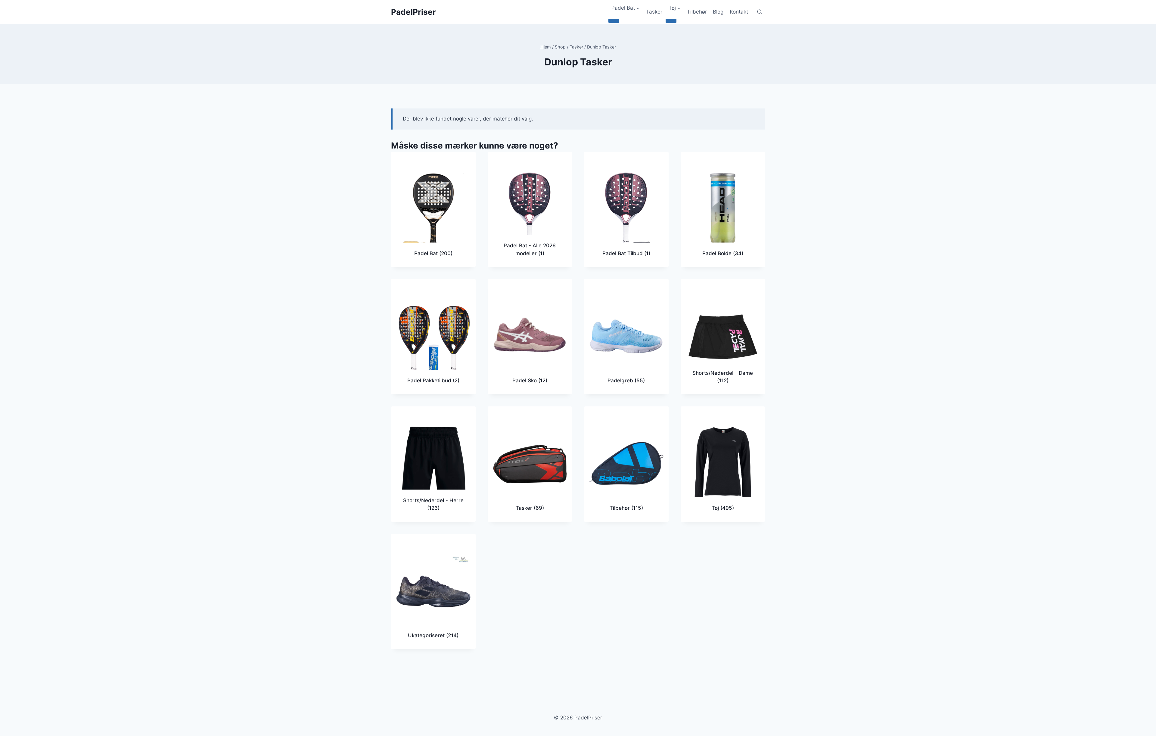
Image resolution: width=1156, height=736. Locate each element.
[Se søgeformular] (759, 12)
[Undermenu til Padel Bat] (613, 21)
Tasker (654, 12)
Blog (718, 12)
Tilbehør (697, 12)
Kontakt (739, 12)
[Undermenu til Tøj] (671, 21)
